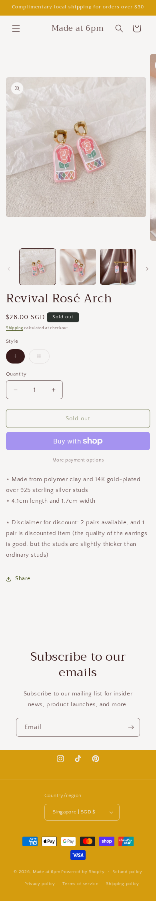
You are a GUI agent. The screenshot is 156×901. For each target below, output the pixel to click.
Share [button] (22, 578)
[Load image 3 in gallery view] (118, 267)
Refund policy (127, 871)
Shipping (14, 328)
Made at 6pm (46, 871)
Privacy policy (39, 883)
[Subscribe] (131, 727)
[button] (16, 28)
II (43, 358)
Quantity (16, 374)
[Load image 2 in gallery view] (78, 267)
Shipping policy (122, 883)
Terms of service (80, 883)
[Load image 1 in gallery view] (38, 267)
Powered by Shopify (83, 871)
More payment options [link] (78, 460)
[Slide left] (9, 269)
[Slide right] (147, 269)
